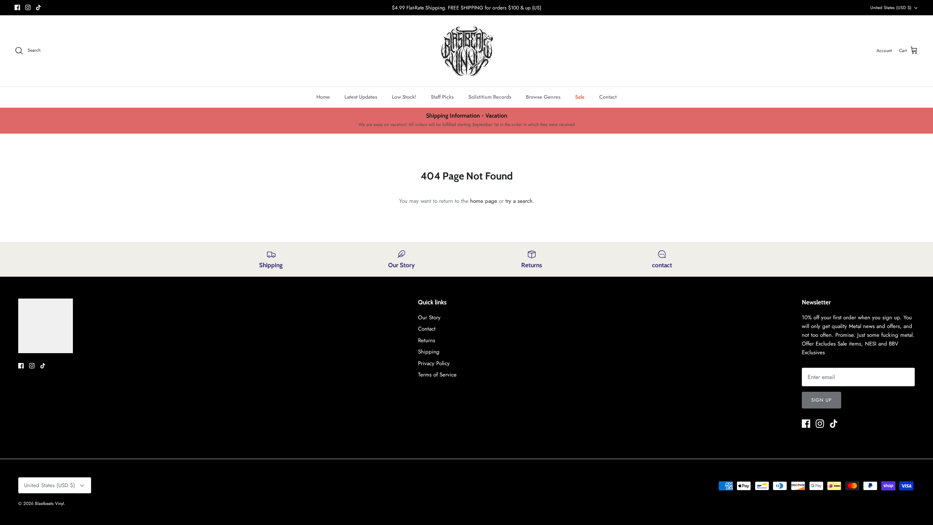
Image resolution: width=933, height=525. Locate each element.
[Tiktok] (38, 7)
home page (483, 201)
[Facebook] (17, 7)
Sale (580, 96)
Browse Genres (543, 96)
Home (323, 96)
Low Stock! (404, 96)
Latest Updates (360, 96)
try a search (518, 201)
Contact (608, 96)
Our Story (429, 317)
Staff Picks (442, 96)
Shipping (429, 352)
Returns (426, 340)
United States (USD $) (890, 7)
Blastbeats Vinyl (49, 503)
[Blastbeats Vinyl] (466, 51)
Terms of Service (437, 375)
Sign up (821, 399)
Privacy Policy (434, 363)
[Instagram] (28, 7)
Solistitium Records (489, 96)
